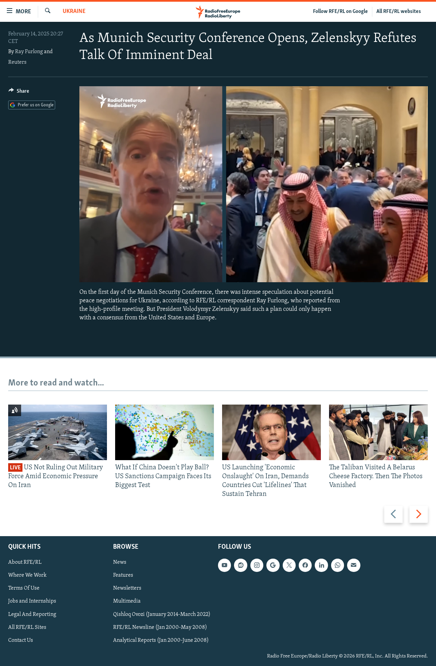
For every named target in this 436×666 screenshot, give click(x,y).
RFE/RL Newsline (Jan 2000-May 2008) (160, 627)
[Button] (19, 92)
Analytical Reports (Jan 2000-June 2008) (161, 640)
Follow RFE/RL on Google (340, 11)
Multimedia (127, 601)
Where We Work (27, 575)
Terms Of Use (24, 588)
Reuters (17, 62)
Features (123, 575)
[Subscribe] (353, 565)
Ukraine (74, 12)
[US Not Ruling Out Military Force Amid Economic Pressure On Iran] (57, 432)
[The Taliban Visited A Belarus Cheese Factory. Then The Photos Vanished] (378, 432)
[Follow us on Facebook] (305, 565)
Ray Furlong (29, 52)
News (119, 562)
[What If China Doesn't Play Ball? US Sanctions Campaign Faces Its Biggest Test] (164, 432)
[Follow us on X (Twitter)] (289, 565)
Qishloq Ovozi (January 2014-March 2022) (162, 614)
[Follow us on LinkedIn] (321, 565)
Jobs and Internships (32, 601)
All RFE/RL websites (398, 11)
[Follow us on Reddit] (240, 565)
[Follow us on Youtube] (224, 565)
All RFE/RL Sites (27, 627)
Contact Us (20, 640)
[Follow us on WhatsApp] (337, 565)
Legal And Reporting (32, 614)
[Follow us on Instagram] (256, 565)
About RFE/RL (25, 562)
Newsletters (127, 588)
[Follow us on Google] (272, 565)
